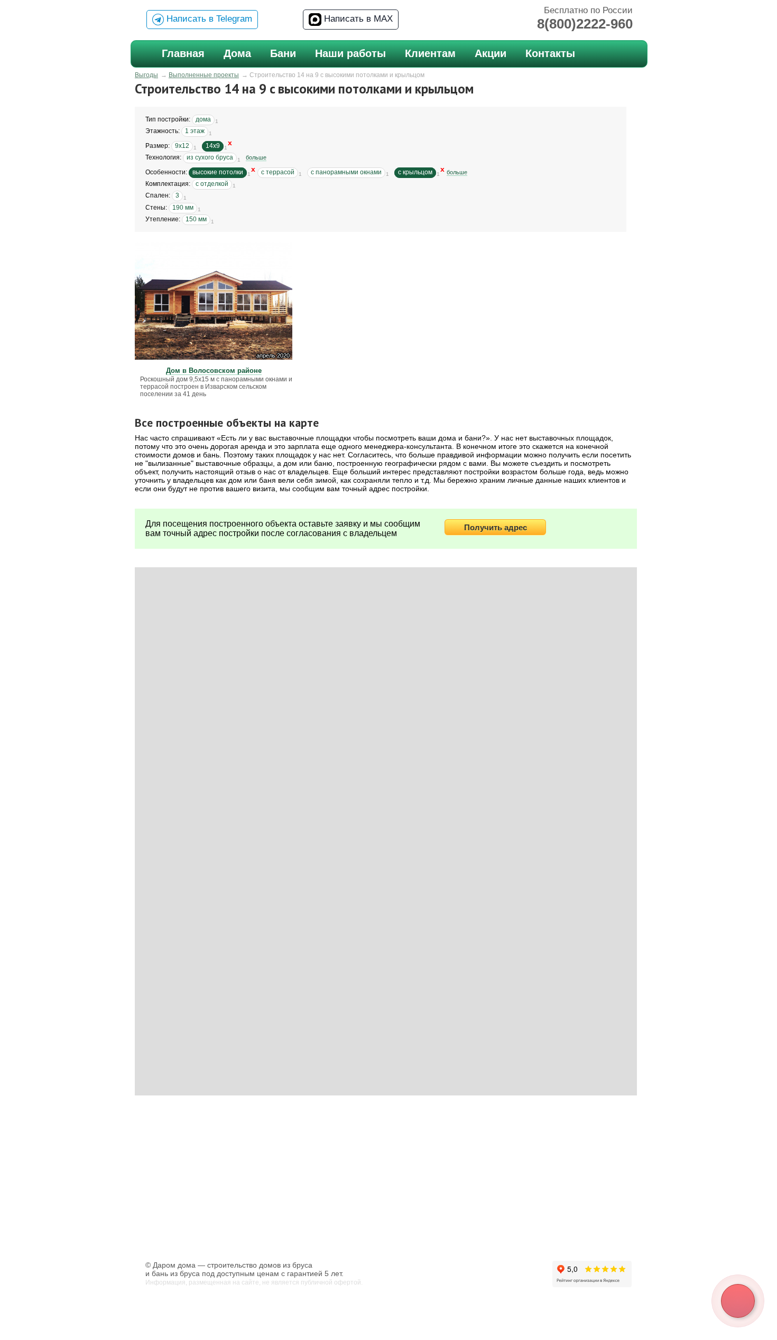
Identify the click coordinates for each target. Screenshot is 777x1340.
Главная (183, 53)
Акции (490, 53)
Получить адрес (495, 527)
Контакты (550, 53)
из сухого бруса (210, 157)
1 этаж (195, 131)
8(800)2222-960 (585, 24)
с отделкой (212, 184)
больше (256, 157)
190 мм (182, 207)
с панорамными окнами (346, 172)
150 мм (196, 219)
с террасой (277, 172)
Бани (283, 53)
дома (203, 119)
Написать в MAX (357, 19)
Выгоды (146, 75)
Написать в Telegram (208, 19)
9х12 (182, 145)
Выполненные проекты (204, 75)
